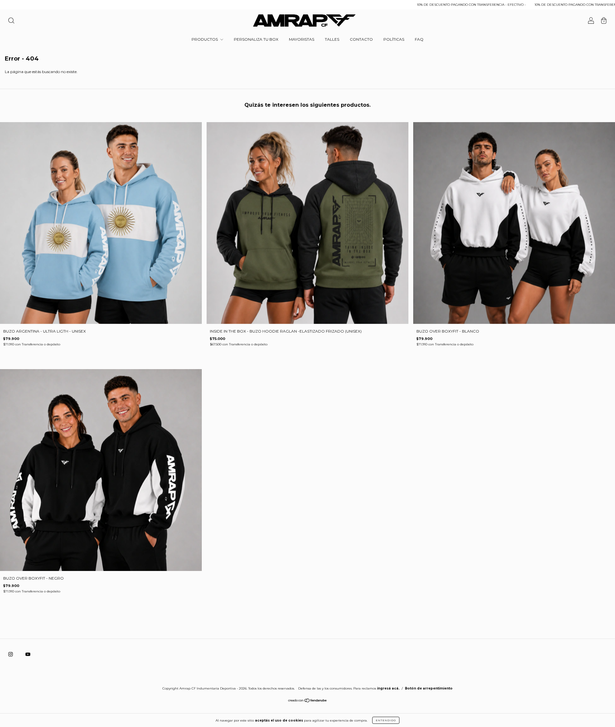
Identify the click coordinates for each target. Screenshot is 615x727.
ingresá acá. (388, 688)
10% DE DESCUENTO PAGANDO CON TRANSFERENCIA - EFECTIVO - (425, 5)
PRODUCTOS (205, 39)
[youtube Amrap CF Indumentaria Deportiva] (28, 654)
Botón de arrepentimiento (429, 688)
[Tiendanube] (308, 701)
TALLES (332, 39)
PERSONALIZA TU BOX (256, 39)
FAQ (419, 39)
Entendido (386, 720)
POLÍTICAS (393, 39)
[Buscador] (11, 21)
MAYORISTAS (301, 39)
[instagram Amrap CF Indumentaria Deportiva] (11, 654)
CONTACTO (361, 39)
